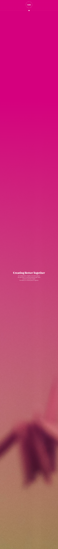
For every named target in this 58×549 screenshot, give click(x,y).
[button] (29, 10)
